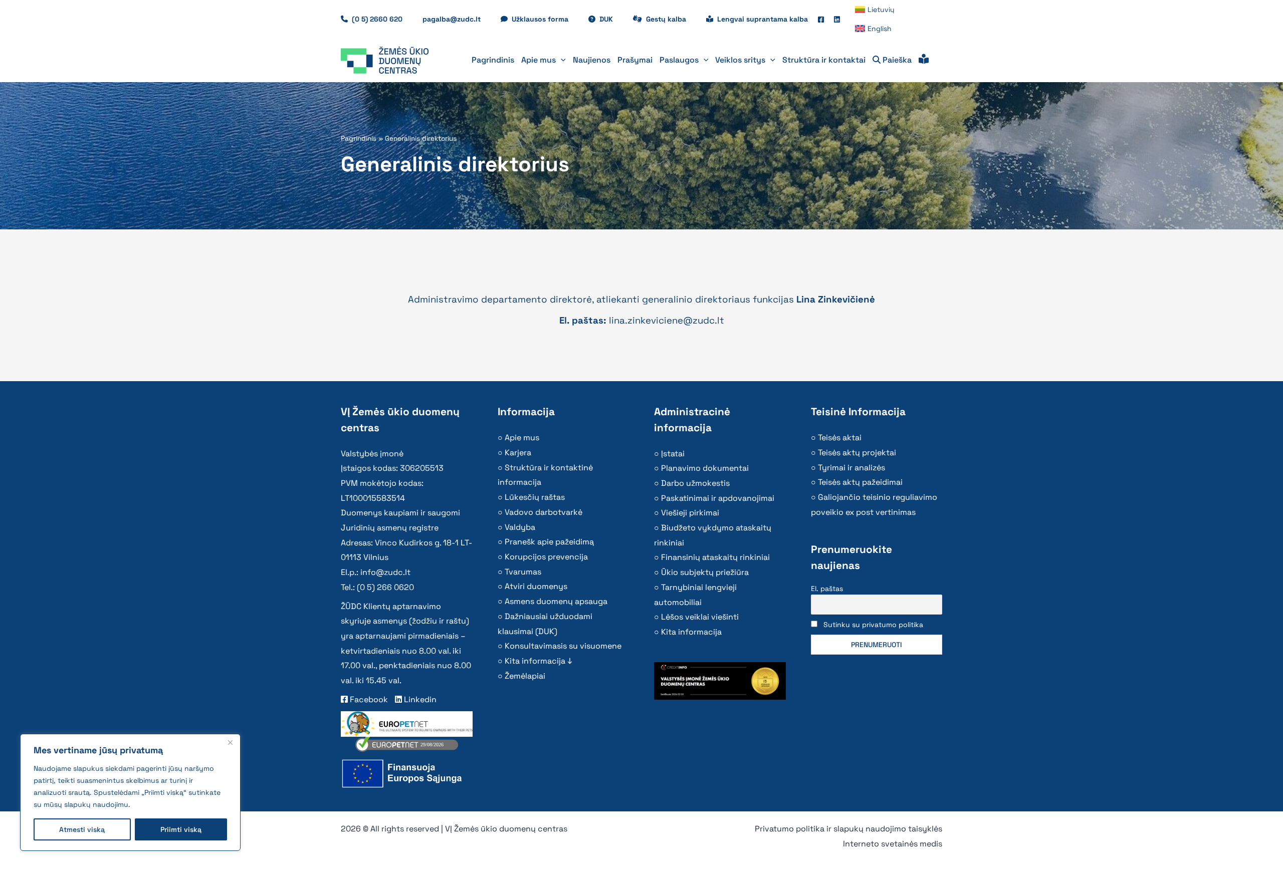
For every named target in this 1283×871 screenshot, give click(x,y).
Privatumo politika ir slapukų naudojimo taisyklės (848, 828)
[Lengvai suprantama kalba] (923, 60)
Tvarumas (523, 571)
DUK (611, 19)
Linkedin (419, 699)
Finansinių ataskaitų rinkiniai (715, 557)
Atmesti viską (82, 829)
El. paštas (827, 588)
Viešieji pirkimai (690, 512)
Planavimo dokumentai (705, 468)
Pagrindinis (358, 138)
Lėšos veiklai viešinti (700, 617)
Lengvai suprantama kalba (762, 19)
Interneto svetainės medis (892, 843)
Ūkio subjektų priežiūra (705, 572)
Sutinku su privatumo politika (873, 624)
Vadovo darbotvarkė (543, 512)
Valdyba (520, 527)
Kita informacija (691, 632)
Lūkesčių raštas (535, 497)
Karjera (518, 452)
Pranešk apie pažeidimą (549, 541)
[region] (130, 792)
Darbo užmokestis (695, 483)
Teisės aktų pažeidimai (860, 482)
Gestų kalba (671, 19)
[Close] (230, 742)
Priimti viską (180, 829)
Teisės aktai (840, 437)
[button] (561, 60)
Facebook (368, 699)
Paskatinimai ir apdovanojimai (717, 498)
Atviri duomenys (536, 586)
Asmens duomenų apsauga (556, 601)
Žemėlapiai (525, 676)
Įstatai (673, 453)
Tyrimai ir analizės (851, 467)
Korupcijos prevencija (546, 556)
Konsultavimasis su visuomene (563, 646)
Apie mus (522, 437)
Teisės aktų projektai (857, 452)
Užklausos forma (545, 19)
